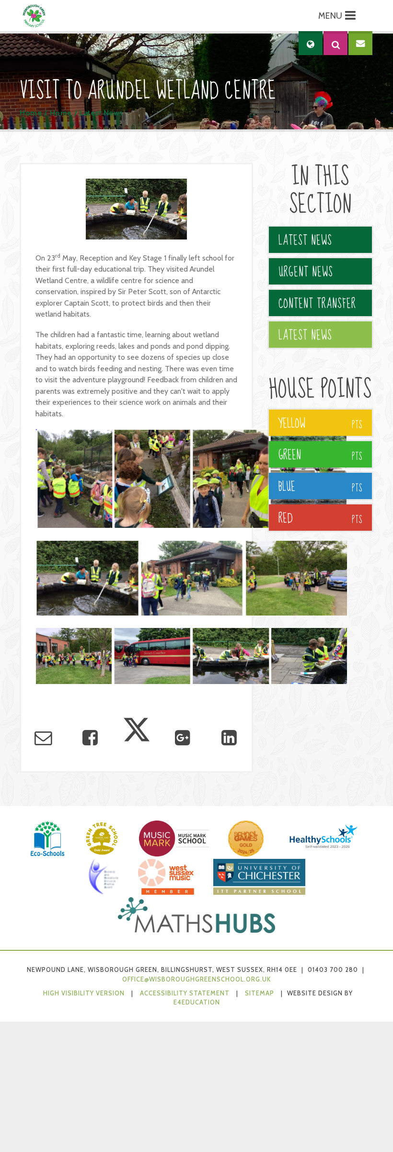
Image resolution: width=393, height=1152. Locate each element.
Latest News (101, 112)
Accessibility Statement (185, 993)
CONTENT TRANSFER (317, 304)
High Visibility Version (84, 993)
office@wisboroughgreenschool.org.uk (196, 979)
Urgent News (305, 272)
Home (31, 112)
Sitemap (259, 993)
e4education (196, 1002)
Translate (338, 73)
